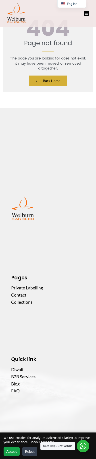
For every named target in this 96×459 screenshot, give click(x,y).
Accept (11, 451)
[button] (86, 13)
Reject (30, 451)
